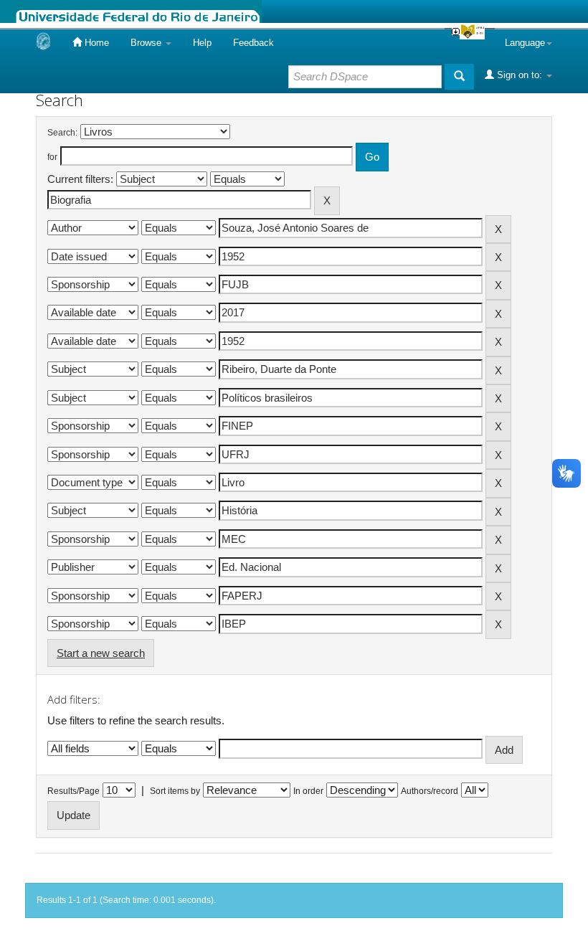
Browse (147, 42)
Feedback (253, 42)
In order (308, 791)
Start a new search (101, 653)
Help (202, 42)
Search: (62, 133)
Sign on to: (519, 75)
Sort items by (175, 791)
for (52, 157)
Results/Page (73, 791)
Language (525, 42)
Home (95, 42)
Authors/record (429, 791)
